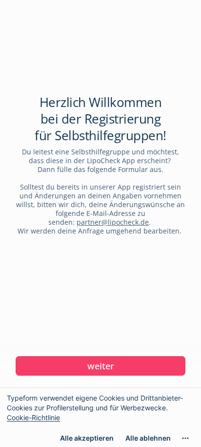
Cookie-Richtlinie (33, 417)
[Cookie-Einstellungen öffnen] (185, 438)
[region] (100, 417)
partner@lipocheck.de (113, 222)
